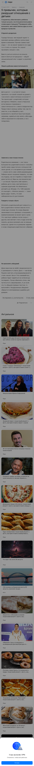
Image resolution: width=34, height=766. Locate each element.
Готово (17, 763)
